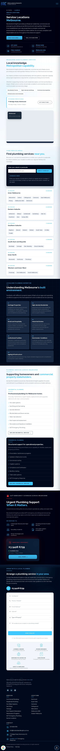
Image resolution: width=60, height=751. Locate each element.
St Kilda (47, 230)
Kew (18, 217)
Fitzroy (11, 200)
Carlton (19, 197)
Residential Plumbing (12, 701)
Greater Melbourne (36, 713)
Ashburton (12, 213)
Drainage (8, 708)
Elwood (18, 230)
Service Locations (11, 718)
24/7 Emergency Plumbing (13, 716)
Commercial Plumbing (12, 699)
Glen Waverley (28, 246)
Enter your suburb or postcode (18, 167)
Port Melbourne (21, 272)
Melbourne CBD (19, 200)
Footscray (11, 272)
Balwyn (19, 213)
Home (10, 10)
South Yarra (39, 230)
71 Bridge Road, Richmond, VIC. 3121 (18, 735)
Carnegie (19, 246)
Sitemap (17, 746)
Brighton (11, 230)
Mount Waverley (38, 246)
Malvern (25, 230)
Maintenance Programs (12, 713)
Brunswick (12, 259)
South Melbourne (32, 272)
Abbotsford (12, 197)
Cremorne (36, 197)
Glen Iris (43, 213)
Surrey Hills (25, 217)
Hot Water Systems (11, 704)
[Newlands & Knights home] (11, 3)
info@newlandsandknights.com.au (19, 730)
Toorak (11, 233)
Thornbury (28, 259)
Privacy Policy (9, 746)
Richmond (29, 200)
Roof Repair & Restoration (13, 711)
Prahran (32, 230)
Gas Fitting (9, 706)
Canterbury (35, 213)
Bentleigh (11, 246)
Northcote (20, 259)
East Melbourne (45, 197)
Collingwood (27, 197)
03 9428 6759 (13, 726)
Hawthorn (11, 217)
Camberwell (27, 213)
